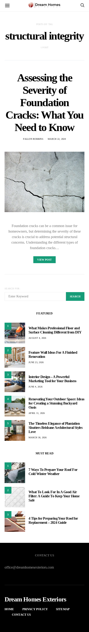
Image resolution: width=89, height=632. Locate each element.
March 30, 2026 (38, 437)
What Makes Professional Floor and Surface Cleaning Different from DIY (55, 330)
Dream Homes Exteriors (35, 599)
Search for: (12, 288)
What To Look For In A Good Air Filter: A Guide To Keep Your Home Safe (54, 496)
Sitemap (63, 609)
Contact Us (21, 614)
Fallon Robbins (33, 139)
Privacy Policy (35, 609)
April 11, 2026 (37, 413)
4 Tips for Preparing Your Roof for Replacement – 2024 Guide (53, 520)
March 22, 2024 (57, 139)
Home (9, 609)
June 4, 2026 (35, 386)
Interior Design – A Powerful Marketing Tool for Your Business (52, 379)
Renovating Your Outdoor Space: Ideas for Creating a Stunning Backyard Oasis (56, 403)
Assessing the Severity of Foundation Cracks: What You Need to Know (44, 102)
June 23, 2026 (36, 362)
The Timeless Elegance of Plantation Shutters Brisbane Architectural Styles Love (55, 427)
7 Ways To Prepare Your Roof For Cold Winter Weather (53, 472)
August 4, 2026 (37, 338)
